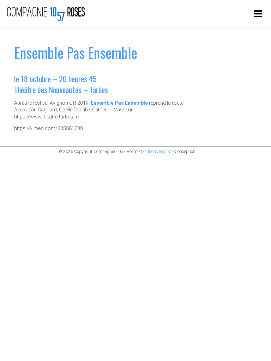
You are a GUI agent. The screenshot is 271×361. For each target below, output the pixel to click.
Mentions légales (156, 151)
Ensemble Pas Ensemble (119, 103)
